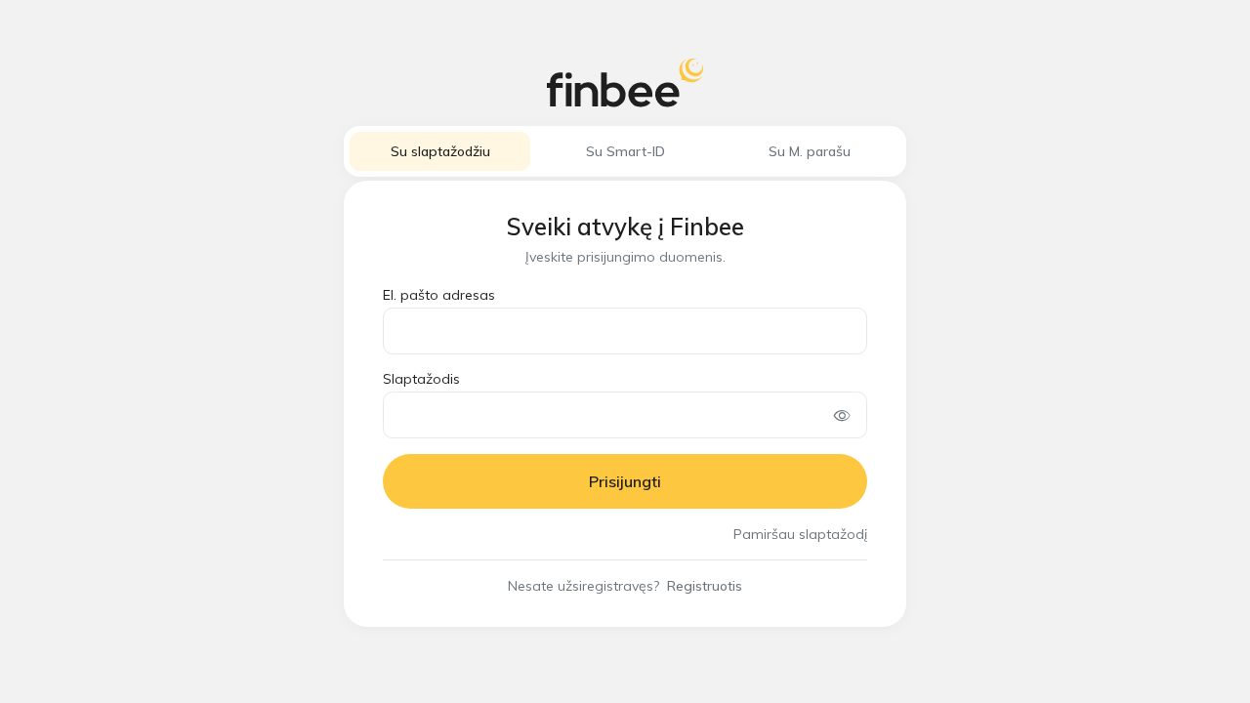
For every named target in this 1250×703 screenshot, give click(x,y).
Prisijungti (625, 481)
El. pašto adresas (439, 295)
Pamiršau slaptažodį (800, 534)
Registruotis (704, 586)
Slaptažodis (421, 379)
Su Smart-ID (625, 151)
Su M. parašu (810, 151)
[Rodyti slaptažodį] (842, 415)
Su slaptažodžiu (440, 151)
